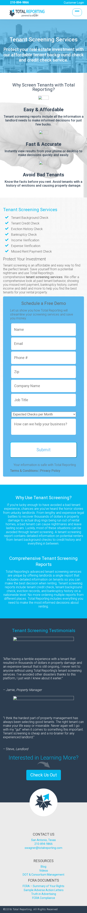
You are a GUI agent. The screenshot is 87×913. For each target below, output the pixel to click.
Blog (43, 866)
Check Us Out (43, 774)
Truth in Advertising (43, 894)
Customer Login (74, 2)
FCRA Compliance (43, 898)
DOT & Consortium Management (43, 874)
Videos (43, 870)
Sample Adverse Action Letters (44, 890)
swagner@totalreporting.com (43, 847)
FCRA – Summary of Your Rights (43, 886)
